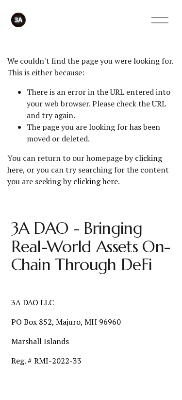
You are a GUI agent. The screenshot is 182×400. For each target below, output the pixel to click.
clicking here (95, 181)
